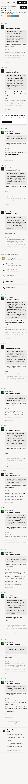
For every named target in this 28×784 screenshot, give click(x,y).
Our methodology (16, 750)
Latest (13, 2)
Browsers (3, 17)
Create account (22, 2)
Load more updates (14, 723)
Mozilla (11, 26)
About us (9, 750)
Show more (7, 62)
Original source (8, 160)
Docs (8, 2)
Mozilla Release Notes (13, 6)
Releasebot (3, 6)
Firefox (6, 26)
